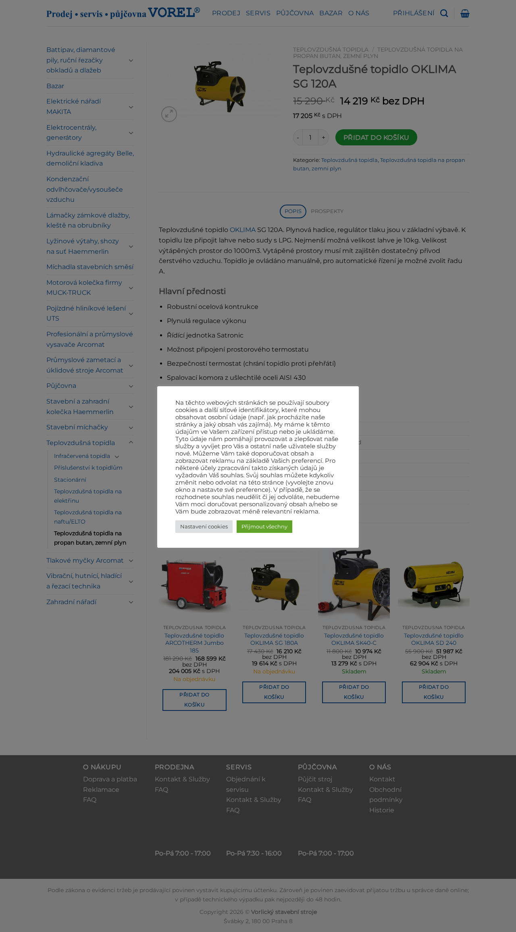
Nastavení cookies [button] (204, 526)
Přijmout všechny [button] (264, 526)
